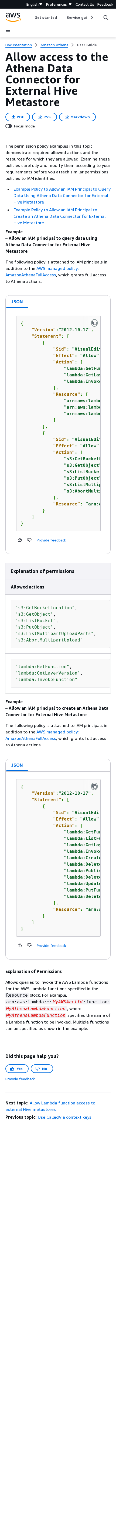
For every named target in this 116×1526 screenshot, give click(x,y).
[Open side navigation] (8, 31)
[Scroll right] (91, 17)
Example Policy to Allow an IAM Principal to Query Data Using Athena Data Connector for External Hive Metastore (62, 195)
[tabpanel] (58, 431)
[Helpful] (20, 540)
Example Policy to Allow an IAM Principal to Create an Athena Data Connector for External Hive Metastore (59, 216)
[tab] (17, 302)
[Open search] (106, 17)
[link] (87, 45)
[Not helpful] (29, 540)
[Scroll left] (30, 17)
